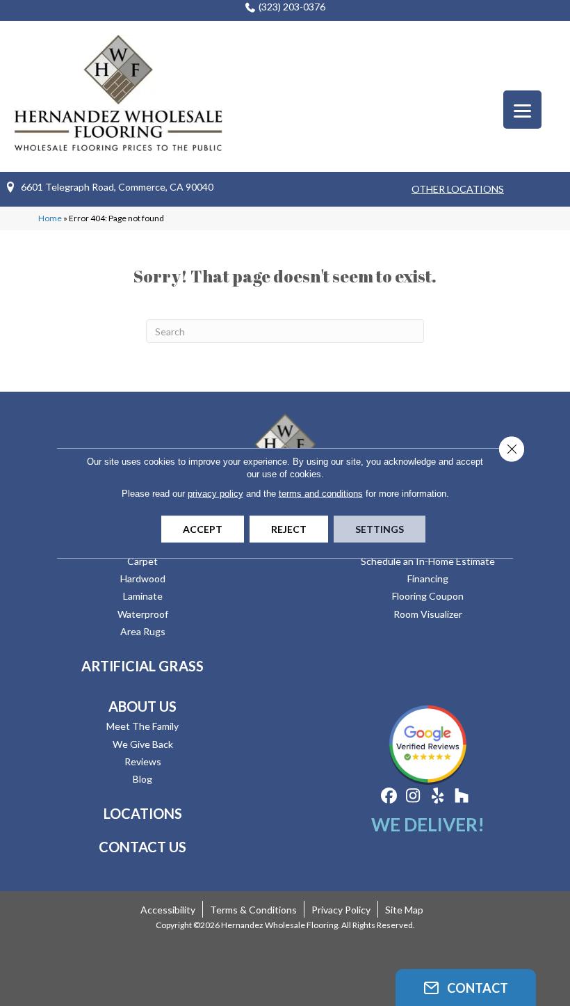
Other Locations (458, 189)
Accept (202, 529)
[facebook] (389, 796)
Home (50, 218)
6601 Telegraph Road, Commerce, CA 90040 (117, 187)
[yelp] (437, 796)
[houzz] (462, 796)
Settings (379, 529)
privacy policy (215, 493)
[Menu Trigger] (522, 109)
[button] (466, 987)
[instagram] (413, 796)
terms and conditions (321, 493)
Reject (289, 529)
